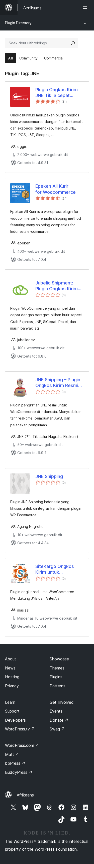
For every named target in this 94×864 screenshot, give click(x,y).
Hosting (12, 676)
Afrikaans (25, 794)
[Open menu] (86, 7)
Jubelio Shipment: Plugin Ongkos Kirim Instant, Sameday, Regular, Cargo (56, 286)
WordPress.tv (20, 728)
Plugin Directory (18, 23)
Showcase (59, 658)
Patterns (57, 685)
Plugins (56, 676)
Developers (15, 720)
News (10, 667)
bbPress (15, 763)
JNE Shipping (49, 476)
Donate (59, 720)
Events (56, 711)
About (10, 658)
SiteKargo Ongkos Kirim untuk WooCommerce (54, 569)
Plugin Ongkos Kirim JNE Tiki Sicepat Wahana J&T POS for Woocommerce (57, 93)
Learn (10, 702)
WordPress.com (22, 745)
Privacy (12, 685)
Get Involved (62, 702)
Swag (57, 728)
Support (12, 711)
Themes (57, 667)
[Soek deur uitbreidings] (73, 43)
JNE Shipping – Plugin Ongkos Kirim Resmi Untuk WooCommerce (58, 383)
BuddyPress (18, 772)
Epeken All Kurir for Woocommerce (55, 189)
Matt (12, 754)
